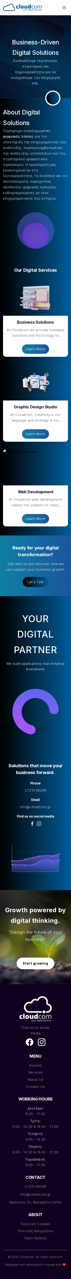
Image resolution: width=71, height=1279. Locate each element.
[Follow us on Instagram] (41, 1042)
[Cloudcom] (35, 1009)
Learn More (35, 349)
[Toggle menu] (64, 7)
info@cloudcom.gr (35, 807)
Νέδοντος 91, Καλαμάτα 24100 (35, 1202)
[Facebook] (32, 823)
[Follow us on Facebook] (29, 1042)
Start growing (35, 963)
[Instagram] (39, 823)
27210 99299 (35, 790)
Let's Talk (35, 582)
